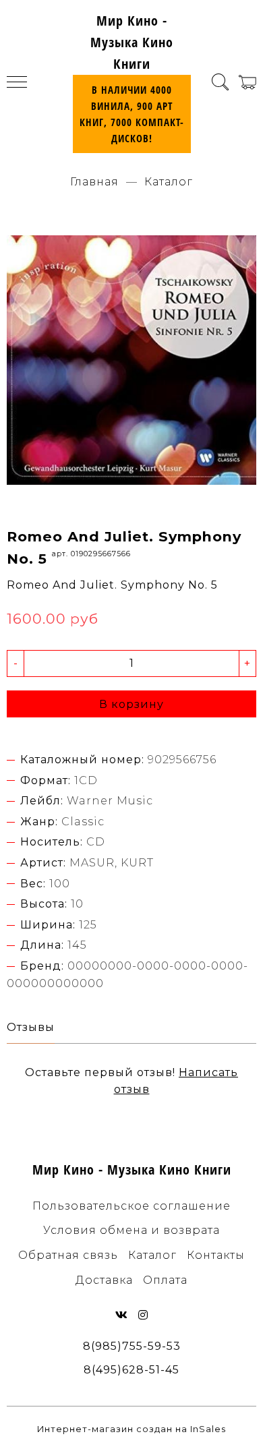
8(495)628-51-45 (131, 1369)
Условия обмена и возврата (131, 1230)
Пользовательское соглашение (131, 1206)
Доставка (104, 1280)
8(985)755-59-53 (132, 1346)
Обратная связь (68, 1255)
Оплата (165, 1280)
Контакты (216, 1255)
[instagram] (143, 1315)
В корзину (131, 704)
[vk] (121, 1315)
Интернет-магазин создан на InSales (131, 1429)
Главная (94, 181)
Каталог (169, 181)
